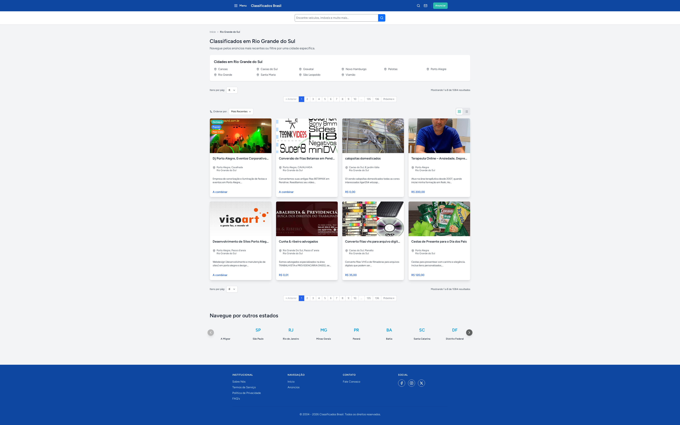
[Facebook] (401, 383)
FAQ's (236, 398)
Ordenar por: (220, 111)
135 (369, 99)
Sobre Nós (238, 381)
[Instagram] (411, 383)
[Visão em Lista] (466, 111)
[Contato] (425, 5)
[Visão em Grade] (459, 111)
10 (355, 99)
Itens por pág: (217, 90)
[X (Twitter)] (421, 383)
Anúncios (293, 387)
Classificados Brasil (266, 6)
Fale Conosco (351, 381)
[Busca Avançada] (418, 5)
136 (377, 99)
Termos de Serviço (244, 387)
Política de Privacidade (246, 393)
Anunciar (440, 5)
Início (213, 31)
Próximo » (388, 99)
